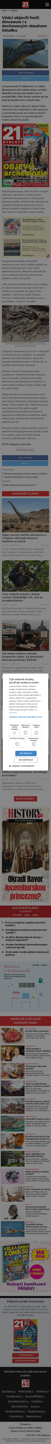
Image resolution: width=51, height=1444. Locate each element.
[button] (25, 718)
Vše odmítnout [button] (26, 760)
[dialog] (25, 722)
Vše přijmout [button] (26, 753)
